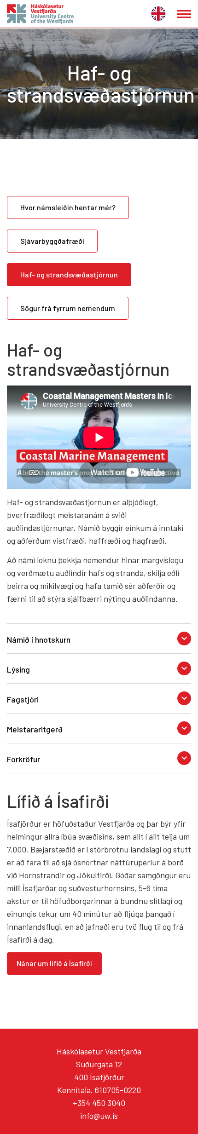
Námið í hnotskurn (38, 639)
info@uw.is (99, 1116)
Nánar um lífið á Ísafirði (54, 963)
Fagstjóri (23, 699)
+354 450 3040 (99, 1103)
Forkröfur (23, 759)
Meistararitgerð (35, 729)
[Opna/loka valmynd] (184, 14)
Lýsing (18, 669)
